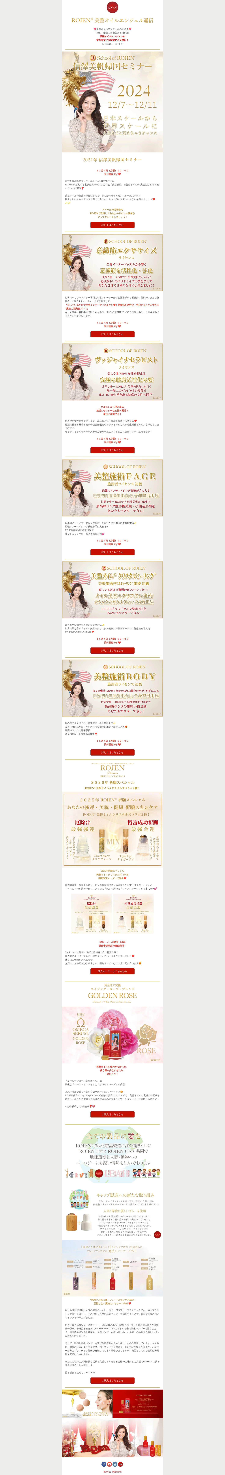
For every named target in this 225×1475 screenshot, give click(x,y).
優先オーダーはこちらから (112, 971)
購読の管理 (117, 1472)
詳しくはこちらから (112, 225)
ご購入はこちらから (112, 1114)
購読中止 (107, 1472)
